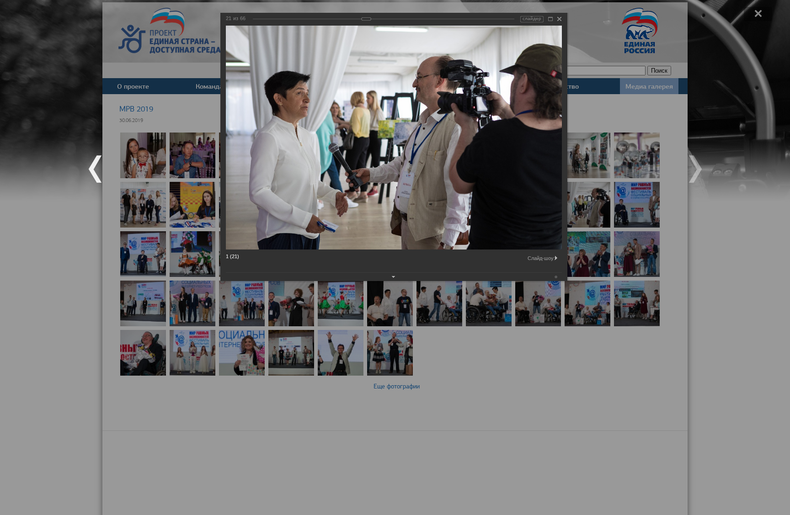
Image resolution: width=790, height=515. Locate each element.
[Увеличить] (550, 19)
